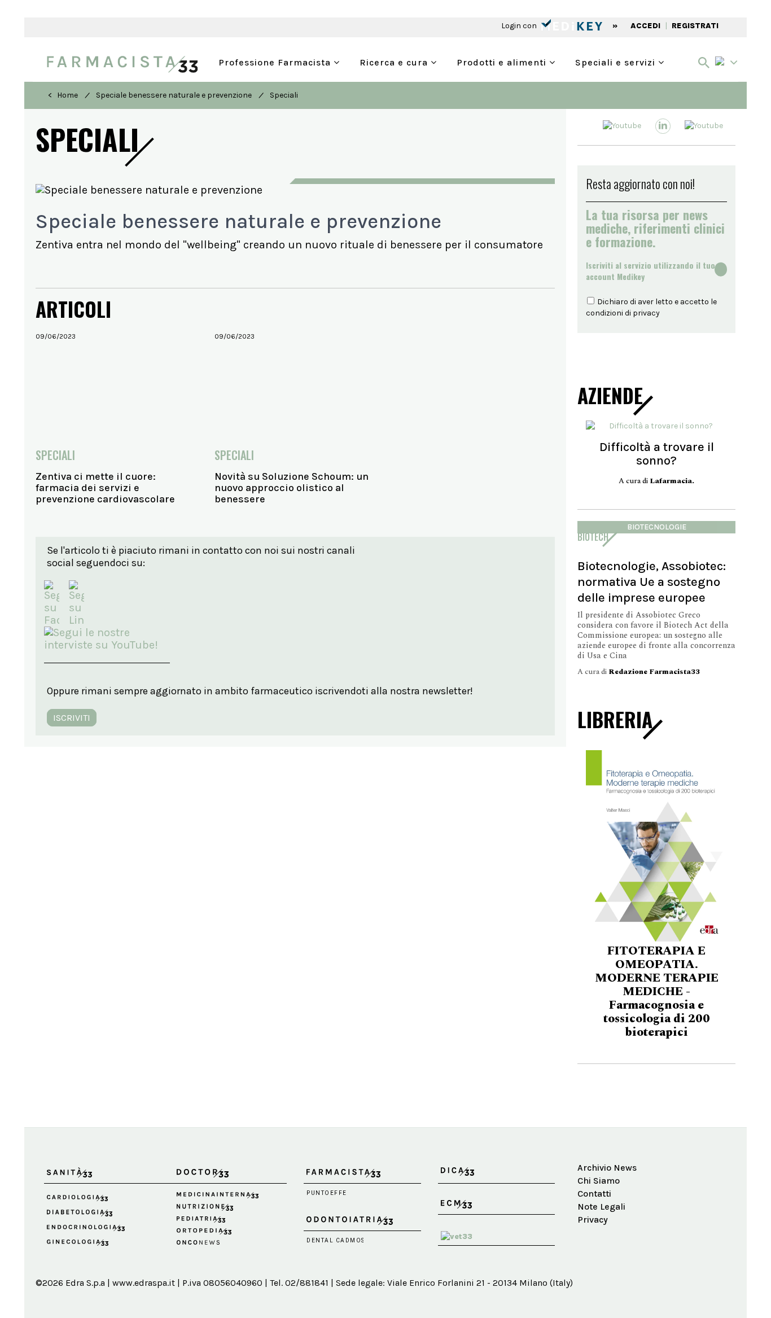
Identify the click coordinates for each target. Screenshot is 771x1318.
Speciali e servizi (616, 61)
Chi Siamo (598, 1180)
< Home (63, 95)
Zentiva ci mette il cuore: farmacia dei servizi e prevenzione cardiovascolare (105, 487)
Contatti (594, 1193)
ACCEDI (645, 25)
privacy (646, 313)
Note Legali (601, 1206)
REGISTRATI (695, 25)
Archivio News (607, 1167)
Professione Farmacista (276, 61)
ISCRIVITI (71, 717)
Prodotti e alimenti (503, 61)
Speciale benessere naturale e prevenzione (174, 95)
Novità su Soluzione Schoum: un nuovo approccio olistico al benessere (291, 487)
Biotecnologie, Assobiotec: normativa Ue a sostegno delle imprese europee (651, 581)
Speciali (284, 95)
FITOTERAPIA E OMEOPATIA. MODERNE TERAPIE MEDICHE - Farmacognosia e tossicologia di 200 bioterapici (600, 991)
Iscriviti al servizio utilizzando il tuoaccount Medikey (650, 271)
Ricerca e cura (395, 61)
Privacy (592, 1219)
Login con (519, 25)
